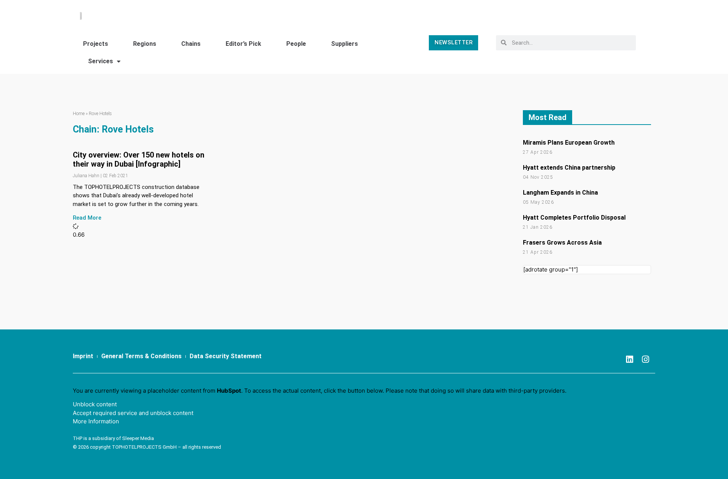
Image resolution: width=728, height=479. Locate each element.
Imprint (83, 356)
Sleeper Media (138, 438)
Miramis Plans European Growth (569, 142)
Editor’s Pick (243, 43)
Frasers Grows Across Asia (562, 242)
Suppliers (344, 43)
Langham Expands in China (560, 192)
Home (79, 113)
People (296, 43)
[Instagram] (646, 359)
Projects (95, 43)
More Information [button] (96, 421)
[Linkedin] (630, 359)
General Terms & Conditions (141, 356)
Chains (191, 43)
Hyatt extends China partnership (569, 167)
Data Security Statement (226, 356)
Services (100, 61)
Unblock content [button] (95, 404)
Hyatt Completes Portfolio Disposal (574, 217)
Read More (87, 217)
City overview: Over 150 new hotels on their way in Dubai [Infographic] (138, 159)
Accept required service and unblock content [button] (133, 413)
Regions (144, 43)
